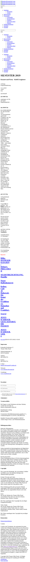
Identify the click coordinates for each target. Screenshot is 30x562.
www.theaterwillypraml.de (7, 369)
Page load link (4, 560)
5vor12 (3, 314)
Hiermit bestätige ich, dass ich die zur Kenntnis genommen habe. (14, 394)
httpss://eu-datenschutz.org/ (10, 546)
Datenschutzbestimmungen (20, 394)
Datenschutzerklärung (6, 521)
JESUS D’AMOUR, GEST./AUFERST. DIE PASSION (8, 321)
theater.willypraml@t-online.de (8, 365)
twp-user (3, 339)
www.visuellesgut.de (6, 373)
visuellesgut (4, 559)
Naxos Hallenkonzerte (7, 282)
